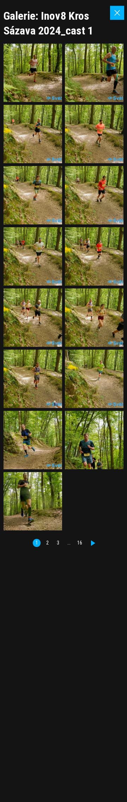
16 (79, 543)
